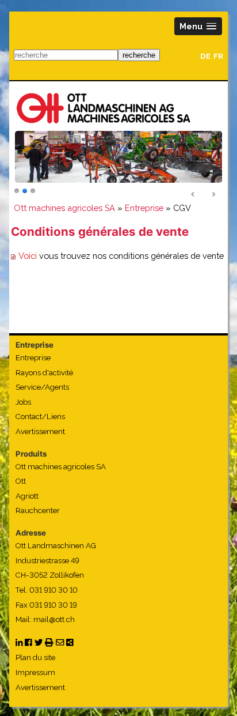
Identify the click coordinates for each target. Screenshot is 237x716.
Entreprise (144, 208)
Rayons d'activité (44, 372)
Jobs (23, 402)
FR (218, 56)
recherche (139, 55)
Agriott (27, 496)
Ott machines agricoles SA (64, 208)
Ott (21, 481)
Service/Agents (42, 387)
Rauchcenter (38, 510)
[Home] (103, 108)
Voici (28, 256)
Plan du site (35, 657)
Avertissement (40, 431)
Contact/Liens (40, 416)
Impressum (35, 672)
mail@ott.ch (54, 619)
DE (205, 56)
